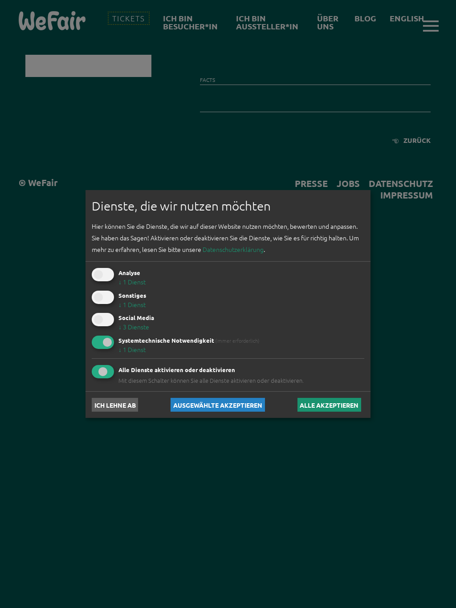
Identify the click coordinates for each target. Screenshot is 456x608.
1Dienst (132, 281)
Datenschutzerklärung (233, 249)
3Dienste (133, 326)
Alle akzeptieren (329, 405)
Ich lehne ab (115, 405)
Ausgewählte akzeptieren (217, 405)
